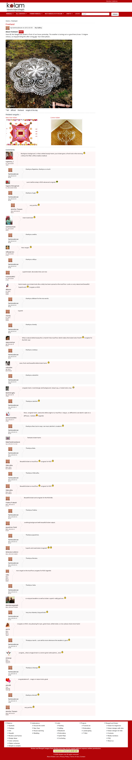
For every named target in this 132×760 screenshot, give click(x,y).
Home (8, 21)
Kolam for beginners (114, 725)
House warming (39, 730)
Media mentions (113, 736)
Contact (82, 756)
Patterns (9, 723)
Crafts (67, 14)
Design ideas (13, 738)
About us (111, 741)
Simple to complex (15, 746)
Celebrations (35, 723)
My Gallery (38, 28)
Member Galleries (112, 1)
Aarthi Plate (62, 736)
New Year (37, 728)
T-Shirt (85, 733)
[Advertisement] (64, 7)
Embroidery (62, 733)
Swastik (11, 733)
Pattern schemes (14, 743)
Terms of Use (74, 756)
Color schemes (14, 741)
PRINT (21, 32)
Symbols (11, 725)
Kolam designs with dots (116, 728)
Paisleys (11, 728)
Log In (77, 14)
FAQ (109, 738)
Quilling (60, 728)
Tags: (7, 110)
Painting (61, 725)
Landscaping (87, 730)
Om (10, 730)
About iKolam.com (53, 756)
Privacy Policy (64, 756)
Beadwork (61, 730)
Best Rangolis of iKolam (52, 14)
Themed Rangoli (34, 14)
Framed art (86, 725)
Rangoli (8, 14)
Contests (111, 733)
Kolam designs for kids (115, 730)
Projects (83, 723)
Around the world (39, 725)
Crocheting (61, 738)
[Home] (15, 11)
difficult (13, 110)
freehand (21, 110)
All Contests (19, 14)
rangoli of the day (32, 110)
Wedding (36, 733)
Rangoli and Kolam (112, 723)
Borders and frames (15, 736)
